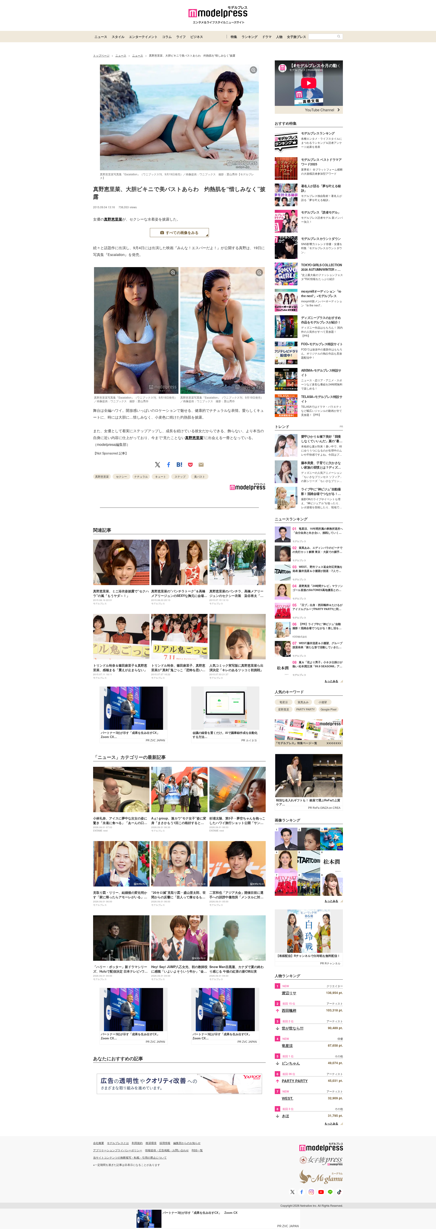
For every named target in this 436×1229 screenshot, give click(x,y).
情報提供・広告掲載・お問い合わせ (167, 1150)
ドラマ (267, 36)
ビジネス (196, 36)
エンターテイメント (143, 36)
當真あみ (303, 702)
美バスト (199, 476)
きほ (285, 1115)
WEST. (287, 1098)
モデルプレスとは (118, 1143)
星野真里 (283, 709)
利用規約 (137, 1143)
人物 (279, 36)
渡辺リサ (289, 993)
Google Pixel (329, 709)
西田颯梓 (289, 1010)
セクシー (121, 476)
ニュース (100, 36)
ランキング (250, 36)
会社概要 (98, 1143)
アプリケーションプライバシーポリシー (117, 1150)
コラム (167, 36)
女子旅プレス (296, 36)
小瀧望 (323, 702)
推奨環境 (151, 1143)
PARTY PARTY (305, 709)
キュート (160, 476)
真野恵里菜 (113, 219)
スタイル (118, 36)
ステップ (180, 476)
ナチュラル (141, 476)
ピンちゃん (291, 1063)
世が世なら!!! (292, 1028)
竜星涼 (284, 702)
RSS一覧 (197, 1150)
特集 (234, 36)
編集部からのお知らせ (187, 1143)
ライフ (181, 36)
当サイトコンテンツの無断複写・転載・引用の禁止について (130, 1157)
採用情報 (164, 1143)
